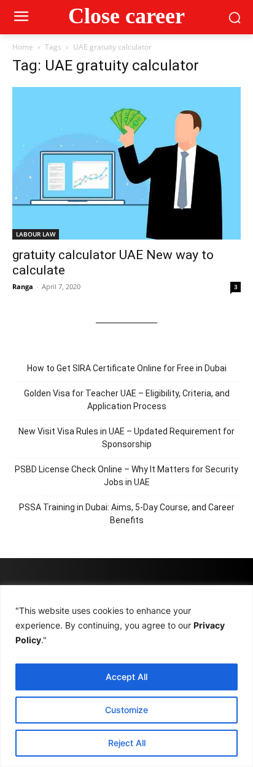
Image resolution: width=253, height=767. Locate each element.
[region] (126, 676)
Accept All (126, 676)
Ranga (22, 286)
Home (22, 47)
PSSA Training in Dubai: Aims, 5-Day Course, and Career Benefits (127, 513)
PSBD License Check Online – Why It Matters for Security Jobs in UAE (126, 475)
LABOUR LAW (35, 234)
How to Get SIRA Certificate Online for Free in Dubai (127, 368)
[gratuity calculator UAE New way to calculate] (126, 163)
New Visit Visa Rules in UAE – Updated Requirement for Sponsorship (126, 437)
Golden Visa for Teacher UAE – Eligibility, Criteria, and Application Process (127, 399)
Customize (126, 710)
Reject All (127, 743)
